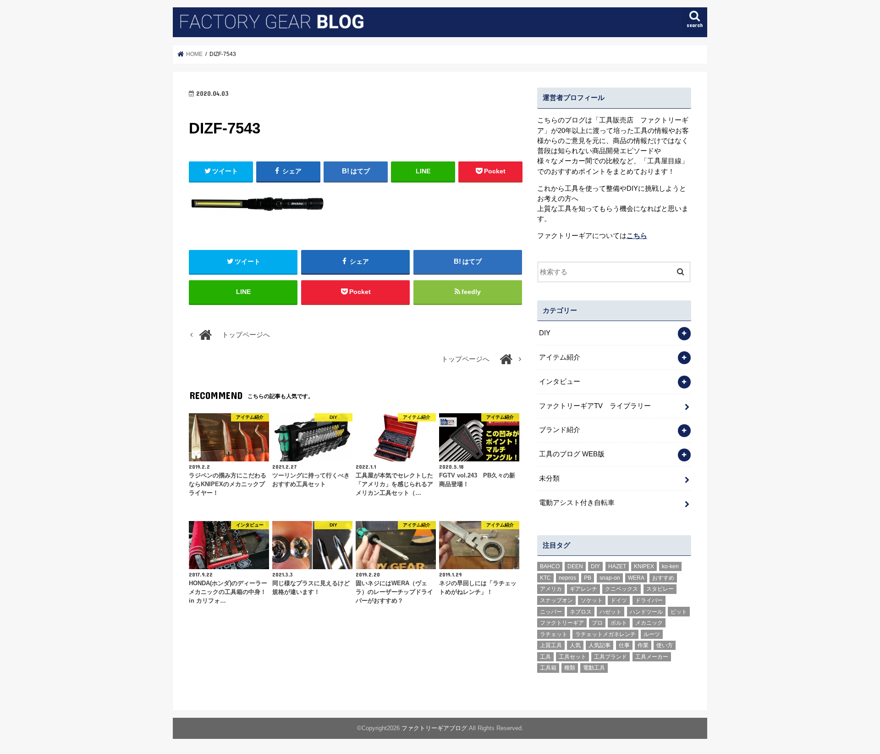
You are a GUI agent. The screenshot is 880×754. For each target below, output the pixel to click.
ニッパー (551, 612)
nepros (567, 578)
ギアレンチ (583, 589)
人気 (575, 645)
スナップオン (556, 600)
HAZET (617, 566)
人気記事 (599, 645)
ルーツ (652, 634)
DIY (544, 333)
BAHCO (550, 566)
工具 (545, 657)
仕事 (624, 645)
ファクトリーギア (562, 623)
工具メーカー (651, 657)
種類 (569, 668)
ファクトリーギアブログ (434, 728)
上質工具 (551, 645)
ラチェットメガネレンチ (605, 634)
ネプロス (581, 612)
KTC (545, 578)
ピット (679, 612)
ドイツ (618, 600)
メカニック (649, 623)
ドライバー (649, 600)
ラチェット (553, 634)
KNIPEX (644, 566)
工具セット (572, 657)
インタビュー (559, 381)
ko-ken (670, 566)
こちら (637, 235)
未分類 (549, 478)
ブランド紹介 (559, 429)
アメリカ (551, 589)
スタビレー (660, 589)
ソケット (592, 600)
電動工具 (594, 668)
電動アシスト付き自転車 (577, 502)
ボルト (618, 623)
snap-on (610, 578)
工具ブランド (610, 657)
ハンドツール (646, 612)
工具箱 (548, 668)
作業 (643, 645)
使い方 (664, 645)
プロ (597, 623)
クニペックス (621, 589)
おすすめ (663, 578)
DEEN (575, 566)
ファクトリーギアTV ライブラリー (595, 406)
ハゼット (611, 612)
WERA (636, 578)
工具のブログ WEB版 (572, 454)
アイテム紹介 (559, 357)
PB (587, 578)
